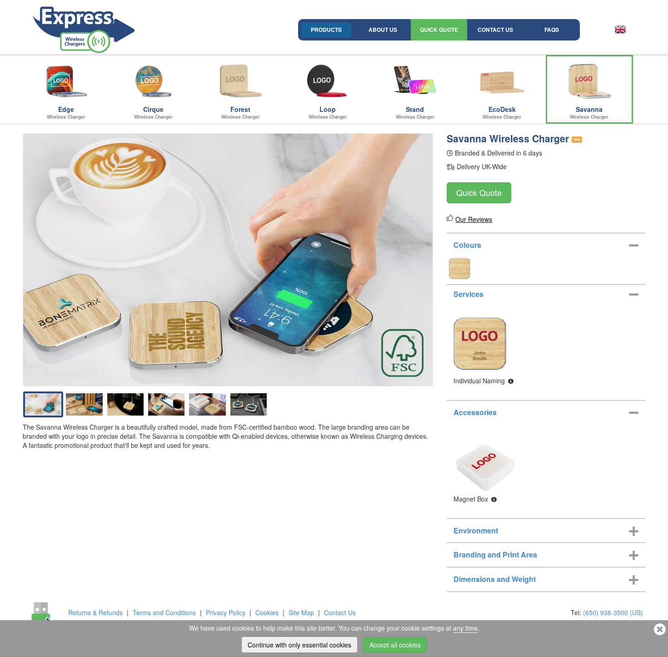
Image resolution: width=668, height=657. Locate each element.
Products (326, 29)
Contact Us (495, 29)
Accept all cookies (395, 644)
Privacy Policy (225, 612)
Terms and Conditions (164, 612)
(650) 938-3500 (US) (613, 612)
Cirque (153, 112)
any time (465, 627)
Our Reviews (473, 219)
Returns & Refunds (95, 612)
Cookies (267, 612)
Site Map (301, 612)
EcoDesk (502, 112)
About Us (383, 29)
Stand (415, 112)
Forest (240, 112)
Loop (328, 112)
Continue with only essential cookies (299, 644)
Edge (66, 112)
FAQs (551, 29)
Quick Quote (439, 29)
